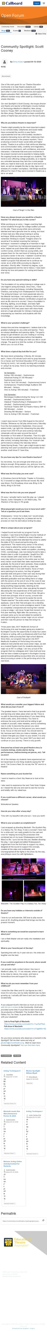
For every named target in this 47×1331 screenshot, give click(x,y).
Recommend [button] (6, 76)
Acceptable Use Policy (11, 1315)
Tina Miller (9, 1074)
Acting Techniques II (11, 1071)
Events (16, 31)
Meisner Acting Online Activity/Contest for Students (12, 1163)
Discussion (23, 27)
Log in (37, 3)
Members (29, 31)
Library (38, 27)
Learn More (7, 1293)
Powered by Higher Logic (23, 1328)
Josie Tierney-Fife (35, 1115)
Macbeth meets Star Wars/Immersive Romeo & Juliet (11, 1113)
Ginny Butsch (18, 62)
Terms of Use (7, 1311)
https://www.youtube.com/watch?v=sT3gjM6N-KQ (25, 1029)
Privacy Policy (8, 1309)
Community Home (8, 27)
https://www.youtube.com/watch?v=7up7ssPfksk (24, 1024)
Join (4, 1290)
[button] (43, 1220)
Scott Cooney (10, 1119)
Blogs (5, 31)
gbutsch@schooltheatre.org (12, 1043)
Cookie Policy (8, 1313)
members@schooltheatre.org (31, 1276)
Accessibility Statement (11, 1318)
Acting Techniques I (34, 1111)
